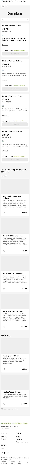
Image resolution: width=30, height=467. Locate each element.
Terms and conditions (4, 462)
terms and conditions (19, 50)
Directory (19, 439)
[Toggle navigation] (7, 6)
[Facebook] (2, 453)
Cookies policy (20, 462)
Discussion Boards (22, 442)
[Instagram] (9, 453)
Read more (5, 45)
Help (2, 448)
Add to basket (15, 53)
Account (3, 436)
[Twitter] (5, 453)
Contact (3, 439)
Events (18, 436)
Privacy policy (13, 462)
